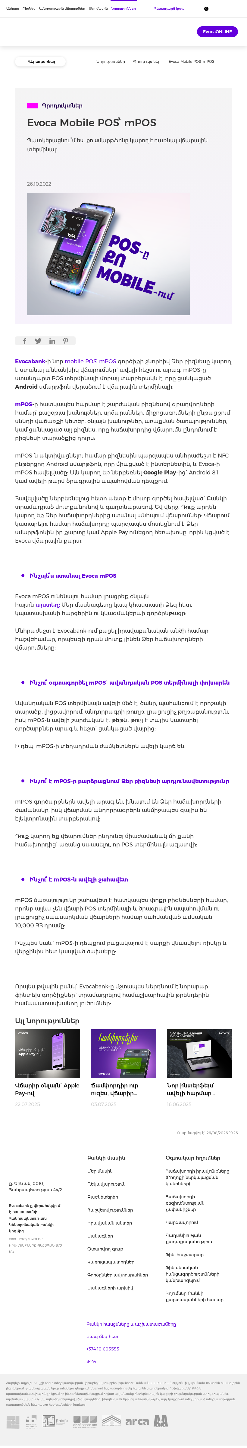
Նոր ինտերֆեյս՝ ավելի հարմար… (191, 1089)
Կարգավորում (182, 1222)
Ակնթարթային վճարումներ (62, 9)
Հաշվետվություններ (110, 1210)
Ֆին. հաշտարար (185, 1254)
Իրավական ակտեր (109, 1223)
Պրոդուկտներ (147, 61)
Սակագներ (100, 1236)
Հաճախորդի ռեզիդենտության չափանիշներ (185, 1203)
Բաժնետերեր (102, 1197)
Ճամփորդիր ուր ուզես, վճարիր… (114, 1089)
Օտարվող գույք (105, 1249)
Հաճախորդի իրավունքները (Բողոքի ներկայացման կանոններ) (197, 1177)
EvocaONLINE (217, 31)
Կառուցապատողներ (110, 1262)
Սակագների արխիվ (110, 1288)
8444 (91, 1361)
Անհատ (12, 9)
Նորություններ (123, 9)
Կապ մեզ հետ (102, 1336)
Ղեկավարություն (106, 1184)
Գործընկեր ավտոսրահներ (117, 1275)
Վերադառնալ (41, 61)
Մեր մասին (98, 9)
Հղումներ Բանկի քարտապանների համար (195, 1296)
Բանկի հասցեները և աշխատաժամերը (131, 1324)
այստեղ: (48, 605)
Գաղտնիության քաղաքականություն (189, 1238)
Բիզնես (29, 9)
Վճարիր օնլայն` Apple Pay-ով (47, 1089)
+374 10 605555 (102, 1349)
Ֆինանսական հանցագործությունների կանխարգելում (192, 1274)
